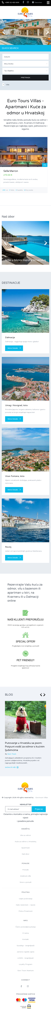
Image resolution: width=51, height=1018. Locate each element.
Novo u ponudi (25, 882)
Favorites (38, 2)
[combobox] (25, 64)
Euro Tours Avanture (26, 971)
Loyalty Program (25, 964)
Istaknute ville (25, 876)
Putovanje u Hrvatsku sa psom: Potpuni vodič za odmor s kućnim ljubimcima (25, 747)
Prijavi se (39, 809)
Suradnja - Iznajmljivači (25, 946)
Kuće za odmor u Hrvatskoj (25, 842)
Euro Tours (12, 754)
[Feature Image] (25, 720)
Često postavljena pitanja (26, 927)
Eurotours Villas (41, 797)
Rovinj (8, 547)
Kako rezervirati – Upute (25, 905)
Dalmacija (10, 337)
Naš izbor (25, 854)
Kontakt (25, 939)
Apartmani (25, 848)
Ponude (25, 870)
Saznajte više (10, 767)
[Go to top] (44, 1011)
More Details (13, 348)
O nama (25, 933)
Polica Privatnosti (25, 911)
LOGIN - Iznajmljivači (25, 958)
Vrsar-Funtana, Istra (14, 476)
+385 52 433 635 (12, 2)
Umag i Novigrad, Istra (16, 405)
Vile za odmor (25, 835)
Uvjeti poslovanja (25, 899)
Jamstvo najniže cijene (25, 952)
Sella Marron (10, 171)
